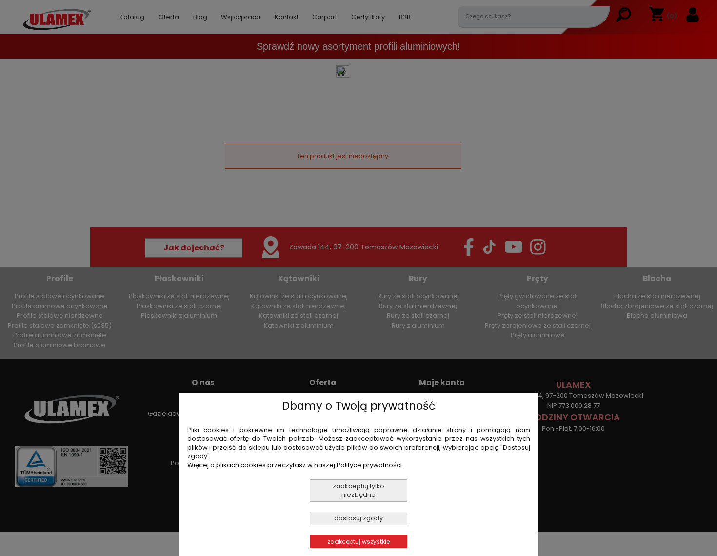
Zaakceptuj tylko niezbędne (358, 490)
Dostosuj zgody (358, 518)
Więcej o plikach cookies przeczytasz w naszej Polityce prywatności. (295, 465)
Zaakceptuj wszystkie (358, 541)
